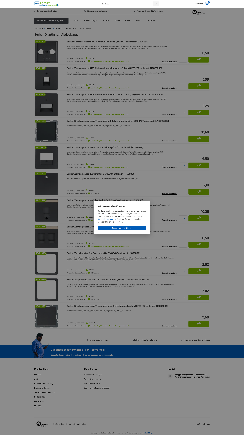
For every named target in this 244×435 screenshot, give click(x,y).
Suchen (156, 3)
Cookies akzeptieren (122, 228)
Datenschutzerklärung (107, 219)
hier (120, 222)
